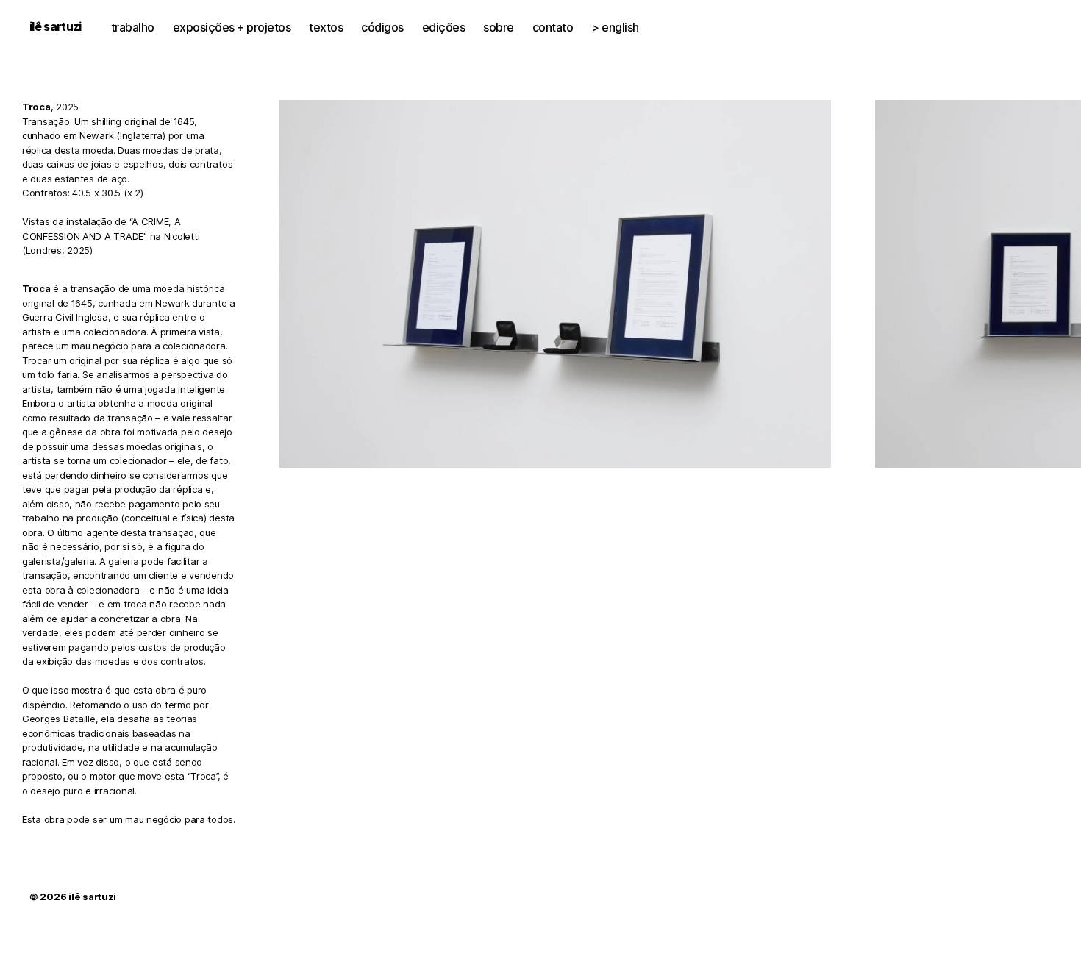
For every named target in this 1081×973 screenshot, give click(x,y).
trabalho (132, 28)
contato (553, 28)
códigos (382, 28)
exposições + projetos (232, 28)
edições (443, 28)
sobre (498, 28)
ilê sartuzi (55, 26)
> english (615, 28)
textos (326, 28)
